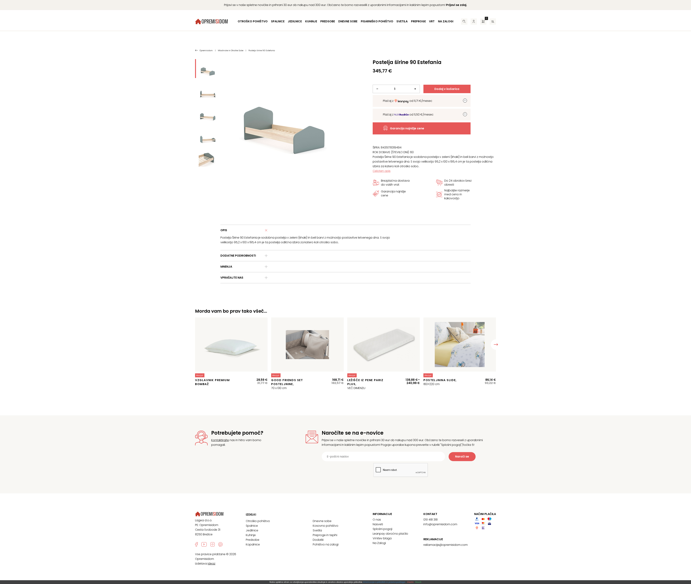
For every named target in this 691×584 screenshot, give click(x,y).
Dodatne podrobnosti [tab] (238, 256)
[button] (496, 344)
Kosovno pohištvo (325, 526)
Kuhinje (311, 21)
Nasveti (378, 524)
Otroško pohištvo (253, 21)
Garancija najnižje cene (407, 128)
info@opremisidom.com (440, 524)
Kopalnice (253, 544)
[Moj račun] (474, 21)
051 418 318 (430, 520)
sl (492, 21)
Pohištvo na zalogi (325, 544)
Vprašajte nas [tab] (231, 278)
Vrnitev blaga (382, 538)
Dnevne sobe (347, 21)
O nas (377, 520)
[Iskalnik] (464, 21)
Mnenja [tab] (226, 267)
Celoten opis (381, 171)
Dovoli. (418, 582)
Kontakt (430, 514)
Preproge (418, 21)
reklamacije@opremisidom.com (445, 545)
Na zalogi (445, 21)
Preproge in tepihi (325, 535)
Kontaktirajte (220, 440)
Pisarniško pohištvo (377, 21)
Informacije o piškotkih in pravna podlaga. (384, 582)
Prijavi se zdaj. (456, 5)
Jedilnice (295, 21)
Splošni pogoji (382, 529)
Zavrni (410, 582)
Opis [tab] (223, 230)
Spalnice (277, 21)
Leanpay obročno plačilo (390, 534)
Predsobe (327, 21)
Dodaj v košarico (446, 89)
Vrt (432, 21)
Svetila (402, 21)
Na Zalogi (379, 543)
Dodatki (318, 540)
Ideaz (211, 563)
